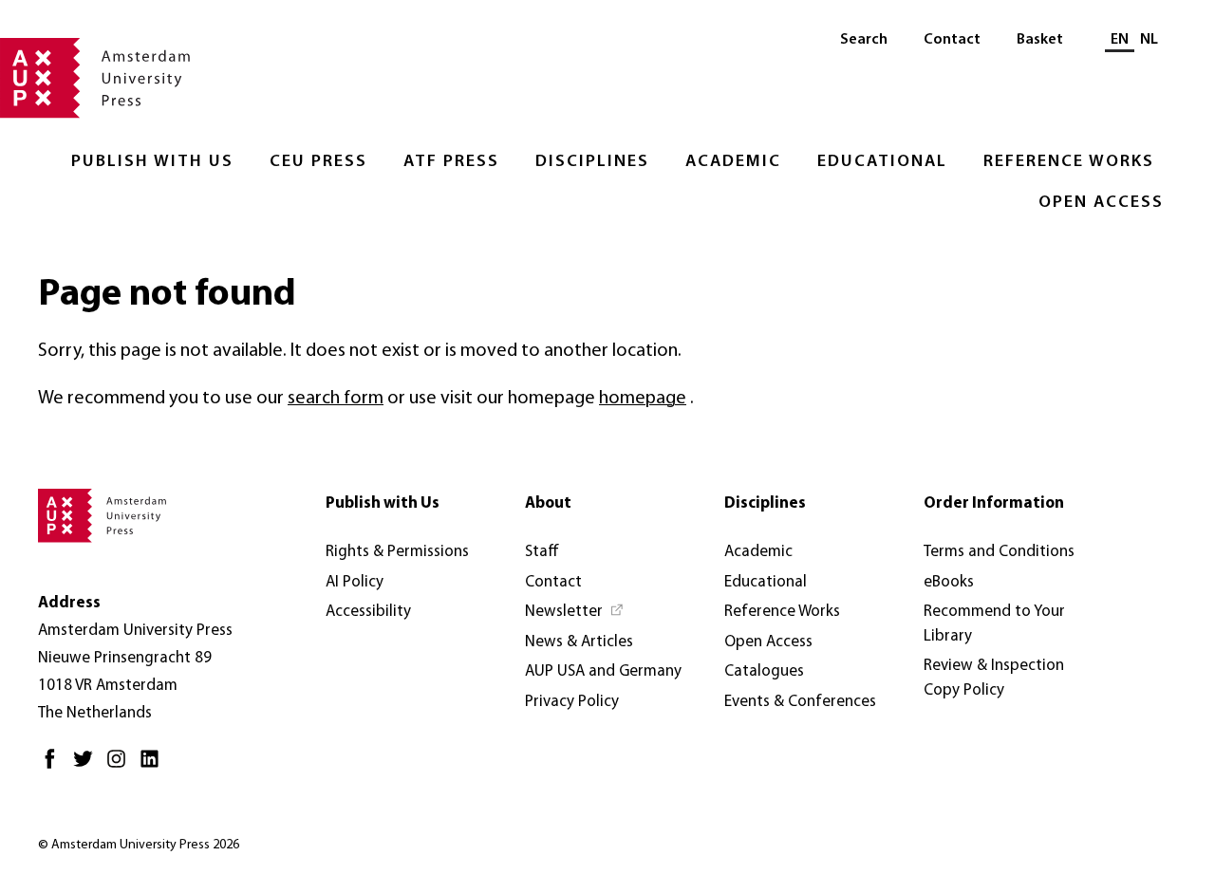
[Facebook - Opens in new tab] (54, 766)
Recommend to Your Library (994, 624)
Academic (733, 162)
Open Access (1101, 203)
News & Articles (579, 642)
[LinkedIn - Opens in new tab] (154, 766)
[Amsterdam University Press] (95, 79)
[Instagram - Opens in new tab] (121, 766)
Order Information (994, 503)
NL (1149, 39)
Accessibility (368, 612)
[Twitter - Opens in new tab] (87, 766)
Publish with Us (152, 162)
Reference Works (1068, 162)
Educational (882, 162)
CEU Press (318, 162)
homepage (642, 398)
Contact (952, 39)
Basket (1040, 39)
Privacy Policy (572, 702)
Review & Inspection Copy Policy (994, 678)
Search (864, 39)
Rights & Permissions (397, 552)
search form (335, 398)
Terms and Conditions (999, 552)
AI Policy (354, 582)
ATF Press (451, 162)
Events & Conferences (800, 702)
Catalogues (764, 671)
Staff (542, 552)
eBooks (949, 582)
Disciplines (592, 162)
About (548, 503)
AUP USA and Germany (603, 671)
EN (1120, 39)
